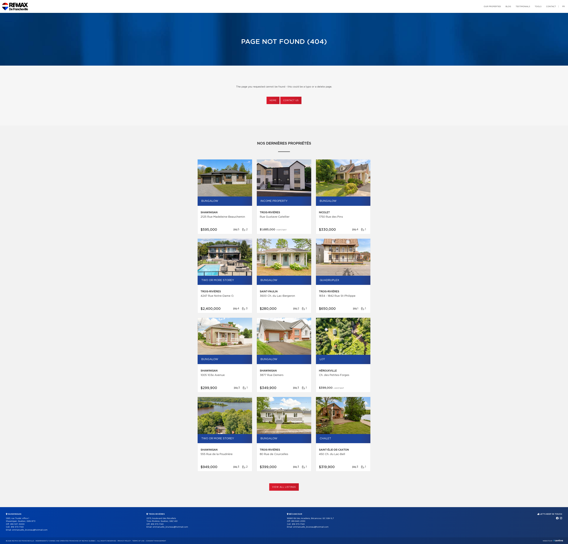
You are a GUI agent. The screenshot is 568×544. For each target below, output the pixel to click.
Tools (538, 7)
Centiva (558, 540)
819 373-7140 (17, 527)
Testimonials (523, 7)
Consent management (156, 541)
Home (273, 101)
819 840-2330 (298, 521)
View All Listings (284, 487)
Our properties (492, 7)
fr (563, 7)
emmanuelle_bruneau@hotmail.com (29, 530)
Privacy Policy (124, 541)
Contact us (290, 101)
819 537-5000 (17, 524)
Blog (508, 7)
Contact (551, 7)
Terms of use (138, 541)
